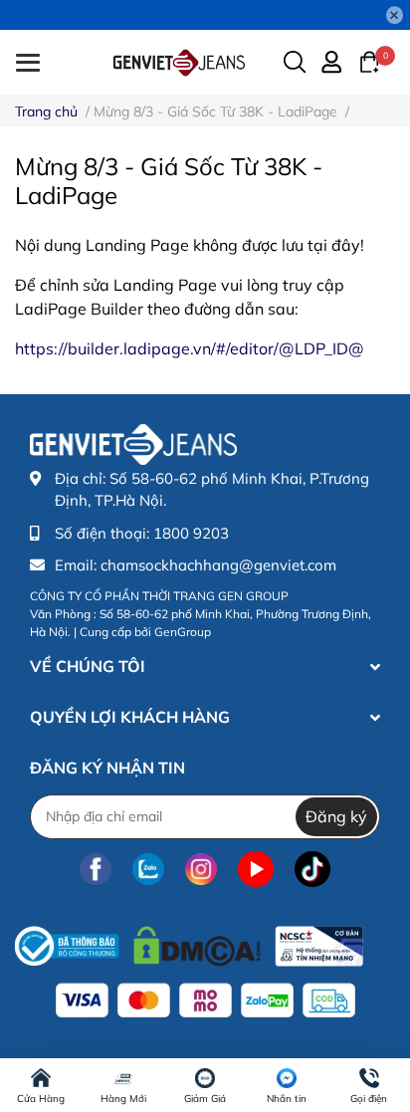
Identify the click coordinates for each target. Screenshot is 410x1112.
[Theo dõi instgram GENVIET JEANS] (201, 869)
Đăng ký (336, 816)
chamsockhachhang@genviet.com (218, 565)
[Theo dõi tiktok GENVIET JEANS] (312, 869)
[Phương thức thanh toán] (205, 1000)
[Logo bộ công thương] (189, 941)
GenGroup (182, 631)
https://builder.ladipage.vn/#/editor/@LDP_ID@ (189, 348)
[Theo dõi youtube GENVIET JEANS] (256, 869)
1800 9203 (191, 533)
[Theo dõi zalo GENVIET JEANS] (148, 869)
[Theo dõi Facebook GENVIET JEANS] (95, 869)
